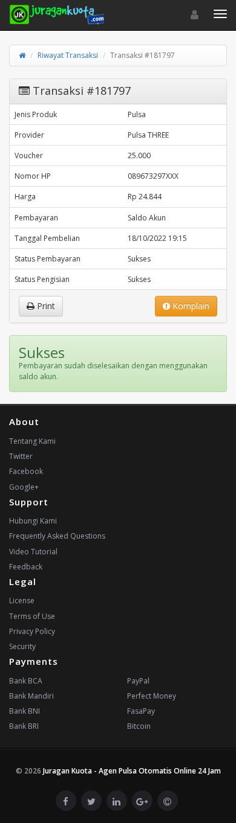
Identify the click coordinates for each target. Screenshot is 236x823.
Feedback (25, 567)
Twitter (21, 456)
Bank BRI (24, 726)
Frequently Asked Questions (57, 536)
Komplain (189, 306)
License (21, 600)
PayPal (138, 681)
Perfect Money (151, 696)
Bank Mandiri (31, 696)
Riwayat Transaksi (68, 55)
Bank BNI (24, 711)
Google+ (24, 487)
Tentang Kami (32, 441)
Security (22, 646)
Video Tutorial (33, 551)
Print (44, 306)
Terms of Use (32, 616)
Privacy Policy (32, 631)
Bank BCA (25, 681)
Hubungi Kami (33, 521)
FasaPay (141, 711)
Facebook (26, 471)
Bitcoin (139, 726)
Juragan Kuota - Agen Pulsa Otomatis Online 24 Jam (132, 771)
